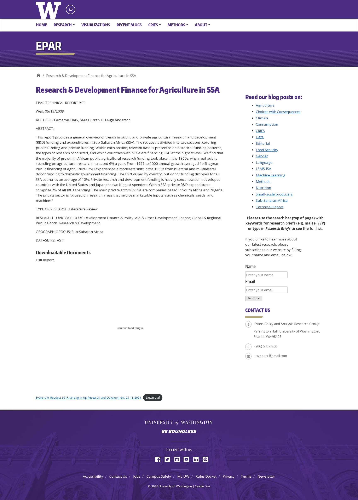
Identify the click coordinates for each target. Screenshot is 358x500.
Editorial (263, 143)
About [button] (201, 24)
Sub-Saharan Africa (272, 200)
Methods (263, 181)
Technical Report (269, 206)
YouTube (188, 458)
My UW (183, 476)
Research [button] (63, 24)
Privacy (229, 476)
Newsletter (266, 476)
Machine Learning (270, 175)
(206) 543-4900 (265, 346)
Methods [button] (176, 24)
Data (260, 137)
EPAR (38, 74)
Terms (246, 476)
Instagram (178, 458)
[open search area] (70, 9)
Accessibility (93, 476)
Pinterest (207, 458)
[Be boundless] (179, 431)
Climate (262, 118)
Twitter (168, 458)
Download (153, 397)
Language (264, 162)
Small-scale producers (274, 194)
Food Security (267, 149)
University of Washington (49, 9)
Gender (262, 156)
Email (250, 281)
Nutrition (263, 187)
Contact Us (118, 476)
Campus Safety (158, 476)
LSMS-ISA (263, 168)
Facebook (159, 458)
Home (41, 24)
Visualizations (95, 24)
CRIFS (260, 130)
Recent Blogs (129, 24)
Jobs (136, 476)
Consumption (267, 124)
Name (250, 266)
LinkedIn (197, 458)
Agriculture (265, 105)
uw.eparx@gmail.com (270, 355)
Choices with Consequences (278, 111)
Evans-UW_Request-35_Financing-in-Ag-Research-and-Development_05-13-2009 (88, 397)
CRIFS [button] (153, 24)
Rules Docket (206, 476)
